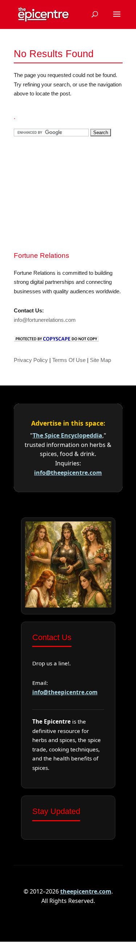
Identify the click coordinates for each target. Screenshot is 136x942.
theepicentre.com (85, 891)
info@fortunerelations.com (45, 320)
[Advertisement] (68, 193)
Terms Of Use (69, 360)
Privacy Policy (31, 360)
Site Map (100, 360)
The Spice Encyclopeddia (67, 435)
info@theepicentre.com (68, 473)
